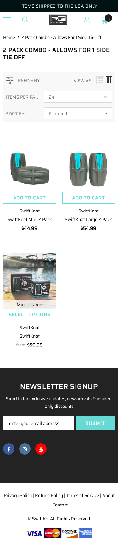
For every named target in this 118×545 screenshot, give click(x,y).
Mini (21, 304)
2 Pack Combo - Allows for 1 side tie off (61, 37)
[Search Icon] (25, 20)
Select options (30, 314)
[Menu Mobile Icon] (7, 20)
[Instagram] (25, 449)
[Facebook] (8, 449)
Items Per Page (22, 97)
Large (36, 304)
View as (83, 80)
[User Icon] (87, 20)
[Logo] (58, 19)
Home (9, 37)
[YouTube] (41, 449)
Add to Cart (29, 198)
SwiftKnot (30, 210)
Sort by (15, 113)
